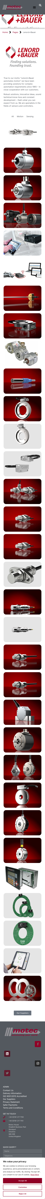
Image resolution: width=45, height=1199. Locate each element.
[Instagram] (38, 1063)
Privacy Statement (11, 1102)
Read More (34, 1175)
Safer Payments (10, 1105)
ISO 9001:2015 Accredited (15, 1096)
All (13, 116)
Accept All (22, 1181)
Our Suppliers (9, 1099)
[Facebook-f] (38, 1044)
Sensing (29, 116)
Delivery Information (12, 1093)
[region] (22, 1178)
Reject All (22, 1194)
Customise (22, 1187)
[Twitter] (7, 1073)
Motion (20, 116)
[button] (34, 7)
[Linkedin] (7, 1054)
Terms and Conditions (13, 1108)
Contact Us (8, 1090)
